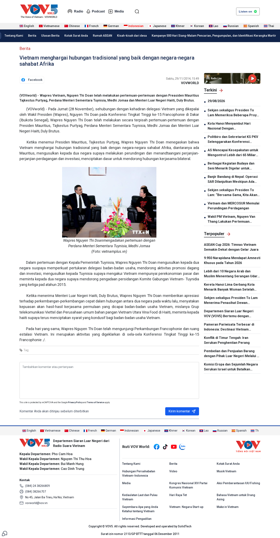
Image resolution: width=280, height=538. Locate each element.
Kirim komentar (179, 411)
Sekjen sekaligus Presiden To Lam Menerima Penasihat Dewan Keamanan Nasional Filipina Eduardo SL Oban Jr (231, 300)
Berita (32, 35)
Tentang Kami (13, 35)
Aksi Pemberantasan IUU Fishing (238, 483)
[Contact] (4, 533)
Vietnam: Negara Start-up (186, 507)
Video (173, 471)
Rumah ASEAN (102, 35)
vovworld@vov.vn (36, 503)
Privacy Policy (75, 402)
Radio (78, 11)
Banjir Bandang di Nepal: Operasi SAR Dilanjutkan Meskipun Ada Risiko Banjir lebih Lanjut (233, 179)
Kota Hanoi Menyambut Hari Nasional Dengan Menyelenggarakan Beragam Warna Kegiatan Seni (230, 126)
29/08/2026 (216, 101)
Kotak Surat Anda (76, 35)
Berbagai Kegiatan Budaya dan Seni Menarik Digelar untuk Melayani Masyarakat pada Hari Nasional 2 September (232, 166)
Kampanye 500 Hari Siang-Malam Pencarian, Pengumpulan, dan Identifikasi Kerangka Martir (214, 35)
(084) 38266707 (35, 491)
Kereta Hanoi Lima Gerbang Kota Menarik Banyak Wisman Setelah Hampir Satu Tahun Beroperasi (229, 287)
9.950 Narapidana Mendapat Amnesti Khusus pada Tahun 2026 (232, 260)
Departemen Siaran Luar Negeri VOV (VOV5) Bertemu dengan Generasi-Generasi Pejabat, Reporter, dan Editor (228, 314)
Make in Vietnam (228, 507)
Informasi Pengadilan (136, 518)
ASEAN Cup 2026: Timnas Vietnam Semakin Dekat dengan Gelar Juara (231, 247)
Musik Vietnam (226, 471)
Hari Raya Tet (178, 495)
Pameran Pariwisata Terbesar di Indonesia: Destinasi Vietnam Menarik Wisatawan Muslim (229, 327)
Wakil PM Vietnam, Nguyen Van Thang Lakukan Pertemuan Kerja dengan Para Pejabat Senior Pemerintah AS (234, 219)
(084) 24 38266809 (37, 485)
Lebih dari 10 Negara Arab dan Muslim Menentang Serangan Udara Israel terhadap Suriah (231, 274)
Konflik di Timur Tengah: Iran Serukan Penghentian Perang (227, 340)
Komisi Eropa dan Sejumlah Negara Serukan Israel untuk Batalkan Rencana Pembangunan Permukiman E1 (231, 367)
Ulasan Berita (50, 35)
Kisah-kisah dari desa (132, 35)
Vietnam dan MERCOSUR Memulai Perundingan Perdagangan (233, 205)
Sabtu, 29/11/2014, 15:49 (182, 78)
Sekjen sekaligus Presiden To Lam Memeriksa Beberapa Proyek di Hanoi (234, 113)
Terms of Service (95, 402)
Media (119, 11)
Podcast (98, 11)
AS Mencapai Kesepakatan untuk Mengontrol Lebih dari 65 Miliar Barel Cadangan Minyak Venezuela (233, 153)
